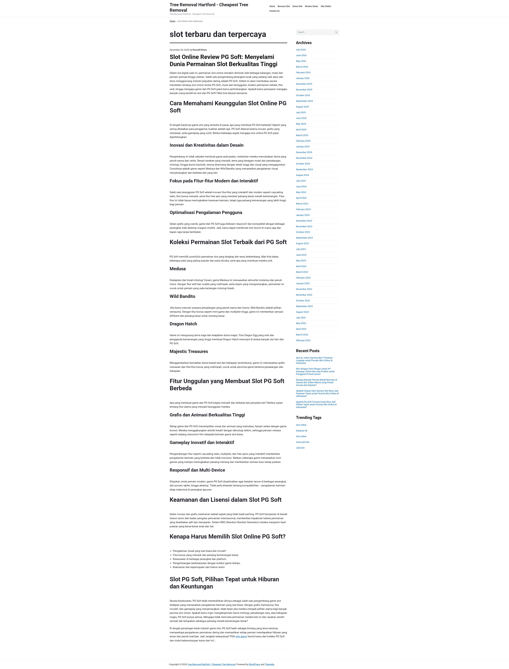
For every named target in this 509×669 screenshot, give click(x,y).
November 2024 (304, 158)
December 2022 (304, 289)
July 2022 (301, 317)
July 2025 (301, 112)
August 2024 (302, 175)
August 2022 (302, 312)
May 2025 (301, 124)
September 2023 (304, 237)
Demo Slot (297, 6)
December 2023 (304, 220)
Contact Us (274, 11)
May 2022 (301, 323)
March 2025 (302, 135)
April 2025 (301, 129)
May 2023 (301, 260)
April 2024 (301, 198)
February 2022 (303, 340)
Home (272, 6)
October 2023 (303, 232)
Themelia (269, 664)
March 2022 (302, 334)
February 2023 (303, 277)
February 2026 (303, 72)
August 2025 (302, 106)
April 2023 (301, 266)
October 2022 (303, 300)
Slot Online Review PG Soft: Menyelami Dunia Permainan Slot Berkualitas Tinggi (223, 60)
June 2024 (301, 186)
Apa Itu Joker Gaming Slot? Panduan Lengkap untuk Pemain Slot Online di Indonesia (314, 360)
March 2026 (302, 66)
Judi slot (300, 447)
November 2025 (304, 89)
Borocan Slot (284, 6)
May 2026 (301, 61)
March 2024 (302, 203)
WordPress (254, 664)
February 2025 (303, 141)
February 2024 (303, 209)
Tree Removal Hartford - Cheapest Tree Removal (211, 664)
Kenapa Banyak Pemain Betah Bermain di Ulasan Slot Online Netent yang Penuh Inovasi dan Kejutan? (316, 382)
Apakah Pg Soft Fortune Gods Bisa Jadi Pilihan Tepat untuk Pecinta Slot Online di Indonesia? (316, 404)
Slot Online (326, 6)
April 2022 (301, 329)
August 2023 (302, 243)
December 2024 (304, 152)
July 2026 (301, 49)
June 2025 (301, 118)
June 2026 (301, 55)
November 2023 (304, 226)
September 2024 (304, 169)
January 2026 (303, 78)
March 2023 (302, 272)
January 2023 (303, 283)
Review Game (311, 6)
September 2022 (304, 306)
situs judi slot (302, 442)
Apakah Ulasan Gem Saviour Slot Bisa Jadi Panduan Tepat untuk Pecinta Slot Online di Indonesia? (317, 393)
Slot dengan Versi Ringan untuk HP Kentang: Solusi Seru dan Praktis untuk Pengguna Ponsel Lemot (315, 371)
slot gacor (241, 636)
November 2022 (304, 294)
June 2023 (301, 255)
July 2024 (301, 180)
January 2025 (303, 146)
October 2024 (303, 163)
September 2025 (304, 101)
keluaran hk (301, 430)
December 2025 (304, 84)
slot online (301, 425)
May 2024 (301, 192)
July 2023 (301, 249)
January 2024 (303, 215)
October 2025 (303, 95)
